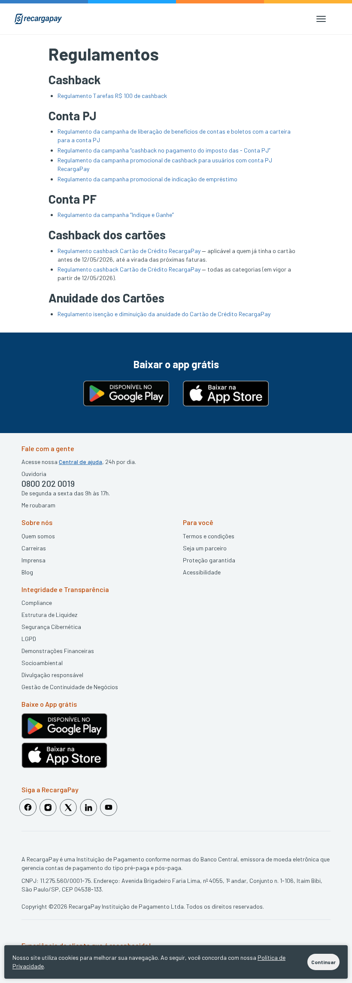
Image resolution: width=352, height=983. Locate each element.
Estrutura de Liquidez (49, 614)
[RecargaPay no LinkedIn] (88, 807)
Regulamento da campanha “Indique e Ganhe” (116, 214)
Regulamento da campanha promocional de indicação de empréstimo (147, 179)
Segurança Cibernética (51, 626)
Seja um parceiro (205, 548)
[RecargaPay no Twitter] (68, 807)
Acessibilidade (202, 572)
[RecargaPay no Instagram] (48, 807)
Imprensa (33, 560)
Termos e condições (208, 536)
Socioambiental (42, 662)
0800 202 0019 (48, 483)
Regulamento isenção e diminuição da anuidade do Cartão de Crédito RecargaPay (164, 313)
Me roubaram (38, 505)
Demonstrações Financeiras (57, 650)
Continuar (323, 962)
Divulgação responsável (52, 674)
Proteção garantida (209, 560)
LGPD (28, 638)
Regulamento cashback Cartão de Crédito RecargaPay (129, 250)
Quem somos (38, 536)
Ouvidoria (33, 473)
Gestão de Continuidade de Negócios (69, 686)
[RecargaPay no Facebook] (27, 807)
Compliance (36, 602)
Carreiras (33, 548)
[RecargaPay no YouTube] (108, 807)
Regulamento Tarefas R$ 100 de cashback (112, 95)
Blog (27, 572)
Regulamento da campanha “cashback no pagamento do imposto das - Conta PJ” (164, 150)
